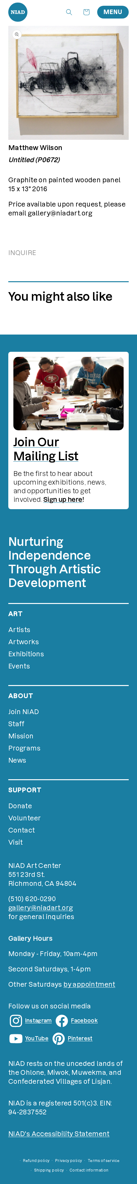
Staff (16, 724)
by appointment (89, 984)
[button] (69, 12)
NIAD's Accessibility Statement (59, 1133)
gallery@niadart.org (40, 907)
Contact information (89, 1170)
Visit (15, 842)
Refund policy (36, 1161)
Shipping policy (49, 1170)
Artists (19, 629)
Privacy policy (68, 1161)
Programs (24, 748)
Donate (20, 806)
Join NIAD (23, 711)
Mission (21, 736)
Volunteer (24, 818)
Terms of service (103, 1161)
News (17, 760)
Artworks (23, 641)
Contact (21, 830)
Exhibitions (26, 654)
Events (19, 666)
